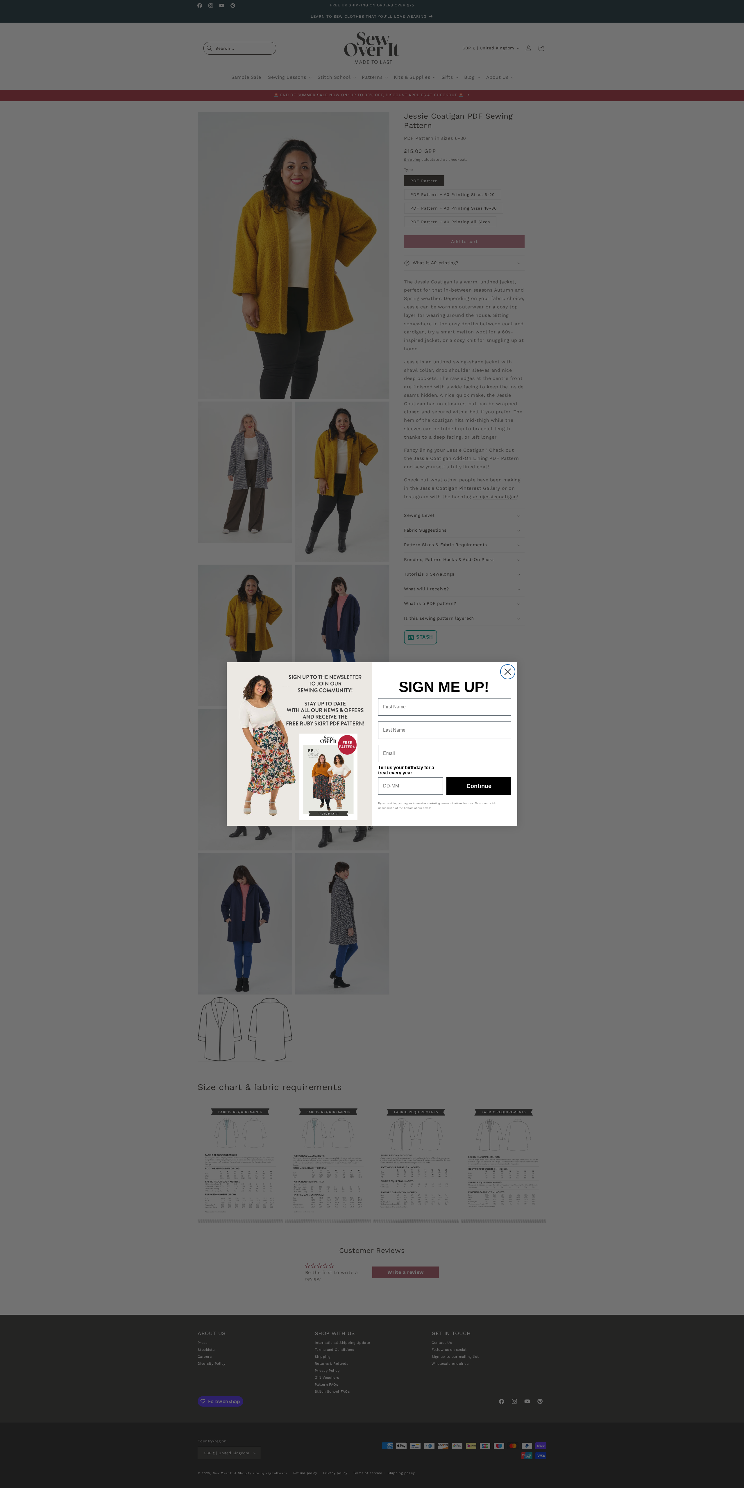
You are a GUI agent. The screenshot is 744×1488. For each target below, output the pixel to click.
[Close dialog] (507, 671)
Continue (478, 786)
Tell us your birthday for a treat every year (406, 770)
